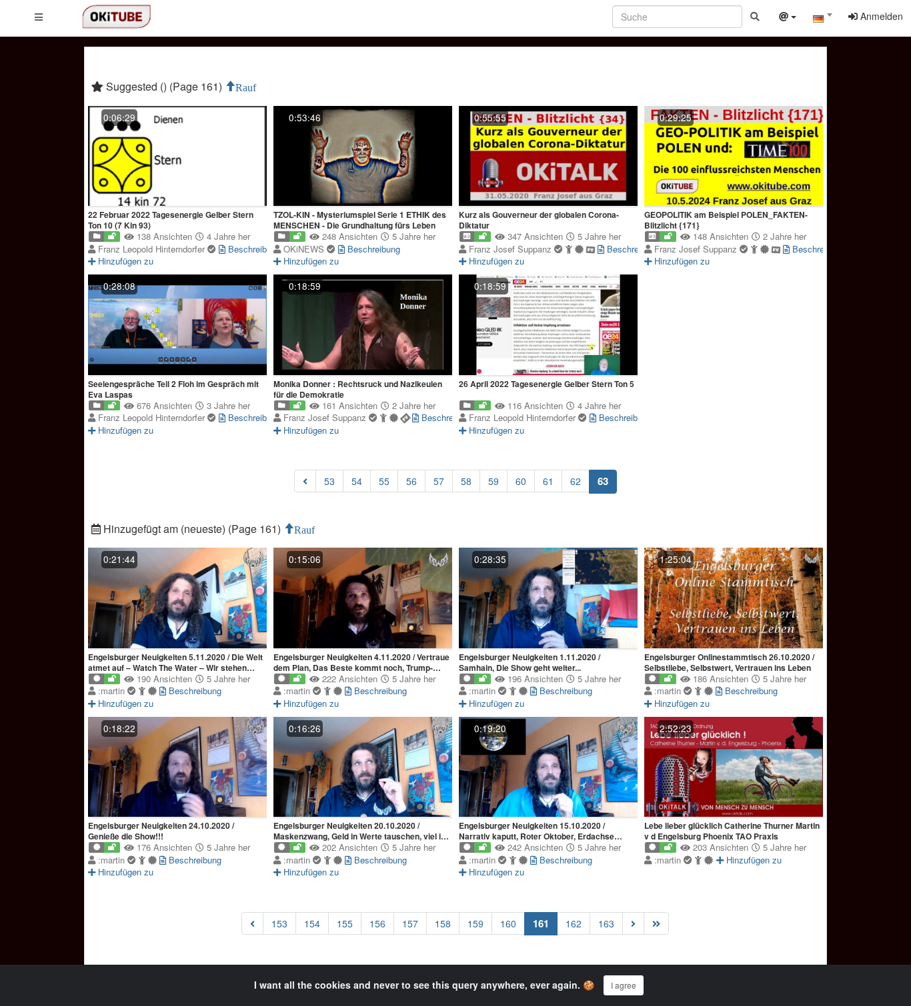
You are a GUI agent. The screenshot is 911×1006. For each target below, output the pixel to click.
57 (438, 481)
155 (345, 923)
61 (548, 481)
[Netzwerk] (787, 18)
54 (356, 481)
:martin (112, 690)
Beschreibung (253, 249)
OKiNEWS (305, 249)
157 (410, 923)
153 (279, 923)
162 (574, 923)
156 (377, 923)
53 (329, 481)
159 (476, 923)
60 (521, 481)
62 (575, 481)
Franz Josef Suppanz (511, 249)
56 (411, 481)
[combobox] (822, 19)
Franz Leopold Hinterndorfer (152, 249)
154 (312, 923)
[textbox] (822, 18)
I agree (623, 985)
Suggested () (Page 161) (164, 86)
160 (508, 923)
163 (606, 923)
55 (384, 481)
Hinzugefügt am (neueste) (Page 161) (192, 528)
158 (443, 923)
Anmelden (880, 16)
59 (493, 481)
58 (466, 481)
